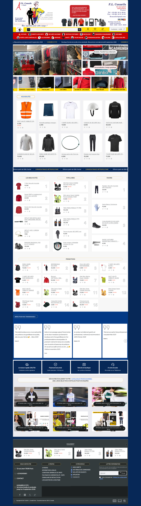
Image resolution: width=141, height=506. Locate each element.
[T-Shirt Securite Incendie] (19, 186)
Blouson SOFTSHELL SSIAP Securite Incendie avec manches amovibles (56, 277)
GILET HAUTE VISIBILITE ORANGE (26, 121)
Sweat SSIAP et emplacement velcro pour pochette (33, 195)
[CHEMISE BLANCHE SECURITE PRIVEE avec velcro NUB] (26, 143)
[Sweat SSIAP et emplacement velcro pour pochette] (19, 198)
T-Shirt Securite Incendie (31, 183)
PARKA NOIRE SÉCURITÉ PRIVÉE (48, 154)
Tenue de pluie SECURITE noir (72, 231)
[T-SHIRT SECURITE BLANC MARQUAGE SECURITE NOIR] (104, 268)
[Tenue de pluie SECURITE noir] (57, 234)
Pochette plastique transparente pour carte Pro (48, 122)
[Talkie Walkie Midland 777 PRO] (57, 210)
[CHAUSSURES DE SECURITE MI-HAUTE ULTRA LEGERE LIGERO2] (96, 225)
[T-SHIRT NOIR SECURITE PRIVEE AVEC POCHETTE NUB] (115, 143)
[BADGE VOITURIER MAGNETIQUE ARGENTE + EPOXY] (96, 243)
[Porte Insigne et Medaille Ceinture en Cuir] (57, 246)
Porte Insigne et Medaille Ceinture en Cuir (70, 243)
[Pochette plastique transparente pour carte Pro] (48, 110)
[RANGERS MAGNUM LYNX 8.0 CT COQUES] (19, 246)
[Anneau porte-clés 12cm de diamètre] (70, 143)
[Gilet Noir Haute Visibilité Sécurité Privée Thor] (57, 186)
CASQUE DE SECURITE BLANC (93, 122)
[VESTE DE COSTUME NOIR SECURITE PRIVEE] (115, 110)
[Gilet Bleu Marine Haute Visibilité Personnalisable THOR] (75, 280)
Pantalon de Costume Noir (91, 154)
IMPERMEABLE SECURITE (55, 265)
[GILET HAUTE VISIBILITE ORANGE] (26, 110)
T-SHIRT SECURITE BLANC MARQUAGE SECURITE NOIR (114, 265)
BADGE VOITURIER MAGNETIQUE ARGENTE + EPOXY (110, 240)
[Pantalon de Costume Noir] (92, 143)
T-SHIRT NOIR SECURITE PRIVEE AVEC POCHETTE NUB (115, 154)
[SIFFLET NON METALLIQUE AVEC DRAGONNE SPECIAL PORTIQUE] (19, 221)
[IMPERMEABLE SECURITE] (46, 268)
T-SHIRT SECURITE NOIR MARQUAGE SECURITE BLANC (28, 277)
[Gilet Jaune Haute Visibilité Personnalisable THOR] (57, 199)
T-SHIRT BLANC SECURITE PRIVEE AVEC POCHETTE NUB (70, 122)
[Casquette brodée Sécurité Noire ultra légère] (46, 305)
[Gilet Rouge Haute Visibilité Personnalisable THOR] (18, 305)
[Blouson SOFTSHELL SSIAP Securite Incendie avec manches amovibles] (46, 280)
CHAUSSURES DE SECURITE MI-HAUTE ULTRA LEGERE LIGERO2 (110, 222)
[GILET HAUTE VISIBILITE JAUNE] (104, 280)
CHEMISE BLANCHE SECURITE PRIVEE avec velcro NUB (26, 154)
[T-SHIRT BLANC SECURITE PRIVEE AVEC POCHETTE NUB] (70, 110)
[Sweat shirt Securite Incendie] (19, 210)
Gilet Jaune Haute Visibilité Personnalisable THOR (71, 196)
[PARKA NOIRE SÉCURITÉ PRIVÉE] (48, 143)
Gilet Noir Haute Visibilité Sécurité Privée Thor (70, 183)
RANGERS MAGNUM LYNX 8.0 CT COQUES (32, 243)
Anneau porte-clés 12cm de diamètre (70, 154)
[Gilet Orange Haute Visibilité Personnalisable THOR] (104, 292)
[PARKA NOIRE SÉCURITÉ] (18, 268)
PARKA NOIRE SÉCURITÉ (26, 265)
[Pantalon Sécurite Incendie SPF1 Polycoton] (96, 189)
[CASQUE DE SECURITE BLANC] (92, 110)
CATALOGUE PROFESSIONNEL (81, 379)
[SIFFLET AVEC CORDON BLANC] (19, 234)
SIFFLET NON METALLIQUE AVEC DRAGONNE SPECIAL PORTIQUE (32, 219)
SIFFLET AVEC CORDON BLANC (31, 231)
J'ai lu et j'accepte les (113, 478)
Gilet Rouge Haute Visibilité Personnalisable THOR (27, 302)
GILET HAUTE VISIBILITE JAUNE (113, 277)
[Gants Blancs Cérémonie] (96, 207)
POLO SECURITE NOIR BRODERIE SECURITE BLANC (85, 265)
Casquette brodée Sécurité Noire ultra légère (57, 302)
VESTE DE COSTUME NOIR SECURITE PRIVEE (115, 122)
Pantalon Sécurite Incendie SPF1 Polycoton (110, 186)
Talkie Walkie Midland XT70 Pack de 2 (71, 219)
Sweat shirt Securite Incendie (33, 207)
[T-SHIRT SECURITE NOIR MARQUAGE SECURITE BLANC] (18, 280)
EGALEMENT (70, 444)
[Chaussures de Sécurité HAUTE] (75, 305)
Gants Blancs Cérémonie (109, 204)
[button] (18, 128)
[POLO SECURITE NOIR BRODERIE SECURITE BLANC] (75, 268)
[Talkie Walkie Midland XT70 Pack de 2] (57, 222)
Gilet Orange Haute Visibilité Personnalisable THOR (114, 289)
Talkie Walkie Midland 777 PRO (72, 208)
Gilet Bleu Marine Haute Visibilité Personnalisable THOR (85, 277)
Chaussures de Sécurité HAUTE (84, 301)
